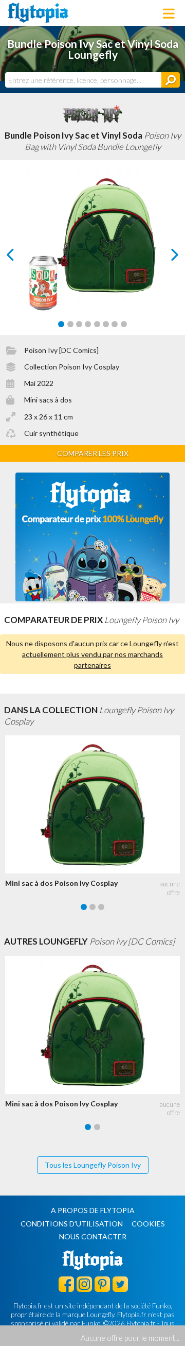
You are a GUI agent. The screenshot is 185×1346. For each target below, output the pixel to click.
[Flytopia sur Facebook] (66, 1283)
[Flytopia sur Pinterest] (102, 1283)
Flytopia (38, 13)
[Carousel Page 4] (88, 324)
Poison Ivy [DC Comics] (61, 350)
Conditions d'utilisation (72, 1223)
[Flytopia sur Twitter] (120, 1283)
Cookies (148, 1223)
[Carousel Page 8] (124, 324)
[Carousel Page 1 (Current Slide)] (61, 324)
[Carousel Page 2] (70, 324)
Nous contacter (92, 1236)
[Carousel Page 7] (115, 324)
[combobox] (83, 80)
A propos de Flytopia (93, 1210)
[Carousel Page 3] (79, 324)
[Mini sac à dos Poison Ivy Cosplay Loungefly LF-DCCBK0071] (95, 804)
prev (21, 257)
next (163, 257)
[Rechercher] (170, 80)
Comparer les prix (92, 453)
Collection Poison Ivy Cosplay (71, 366)
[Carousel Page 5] (97, 324)
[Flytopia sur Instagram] (84, 1283)
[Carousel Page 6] (106, 324)
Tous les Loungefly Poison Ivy (93, 1164)
